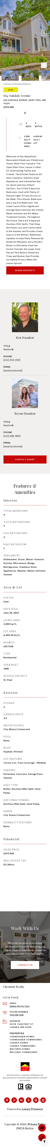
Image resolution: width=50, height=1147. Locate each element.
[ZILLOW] (43, 1100)
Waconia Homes (20, 1049)
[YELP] (28, 1100)
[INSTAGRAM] (14, 1100)
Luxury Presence (32, 1109)
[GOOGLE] (36, 1100)
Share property (25, 270)
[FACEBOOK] (7, 1100)
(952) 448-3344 (16, 1015)
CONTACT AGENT (25, 459)
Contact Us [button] (25, 965)
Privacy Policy (37, 1124)
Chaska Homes (19, 1042)
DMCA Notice (25, 1128)
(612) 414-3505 (12, 359)
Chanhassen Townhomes (26, 1039)
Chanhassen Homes (22, 1036)
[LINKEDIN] (21, 1100)
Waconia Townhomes (23, 1052)
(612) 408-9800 (12, 435)
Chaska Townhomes (22, 1046)
